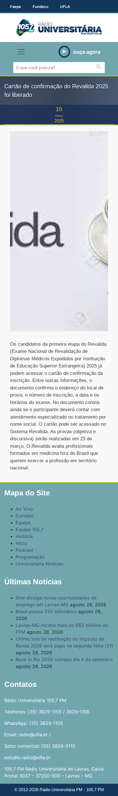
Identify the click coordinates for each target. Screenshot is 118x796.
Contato (25, 516)
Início (21, 543)
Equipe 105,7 (30, 529)
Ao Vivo (24, 509)
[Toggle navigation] (21, 51)
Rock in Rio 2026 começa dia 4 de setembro (64, 659)
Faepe (15, 6)
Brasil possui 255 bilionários (46, 611)
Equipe (23, 522)
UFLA (65, 6)
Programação (30, 557)
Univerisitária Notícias (39, 564)
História (24, 536)
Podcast (25, 550)
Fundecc (41, 6)
